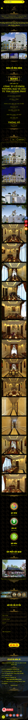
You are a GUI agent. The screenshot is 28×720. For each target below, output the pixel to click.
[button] (26, 56)
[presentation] (2, 568)
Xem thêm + (14, 515)
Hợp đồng (14, 543)
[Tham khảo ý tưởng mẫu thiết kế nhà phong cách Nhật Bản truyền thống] (14, 568)
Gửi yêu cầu (14, 645)
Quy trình (14, 513)
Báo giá (14, 528)
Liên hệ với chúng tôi (14, 659)
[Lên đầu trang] (25, 716)
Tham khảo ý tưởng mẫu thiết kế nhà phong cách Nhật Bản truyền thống (14, 579)
